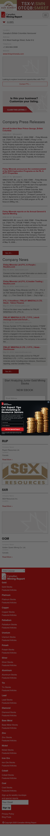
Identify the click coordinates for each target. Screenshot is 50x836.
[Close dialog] (48, 402)
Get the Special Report (12, 429)
